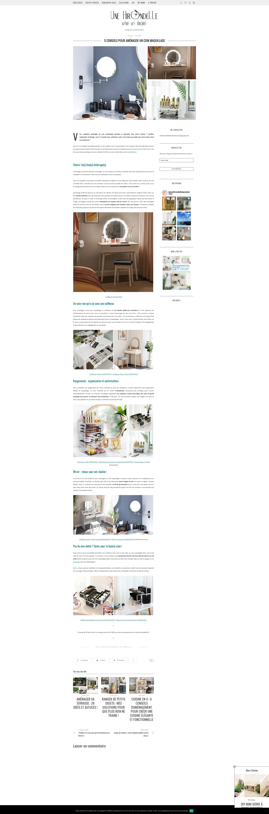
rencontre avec (109, 2)
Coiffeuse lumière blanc (113, 297)
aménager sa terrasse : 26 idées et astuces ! (85, 703)
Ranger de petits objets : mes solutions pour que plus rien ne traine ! (113, 707)
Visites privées (92, 2)
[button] (169, 203)
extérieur (253, 800)
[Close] (234, 766)
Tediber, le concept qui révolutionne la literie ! (94, 733)
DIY (133, 2)
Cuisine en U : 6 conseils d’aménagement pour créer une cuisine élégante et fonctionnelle (141, 709)
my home (141, 2)
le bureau (76, 562)
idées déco (77, 2)
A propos (152, 2)
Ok (191, 811)
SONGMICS (131, 152)
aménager (130, 36)
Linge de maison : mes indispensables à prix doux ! (131, 733)
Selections (124, 2)
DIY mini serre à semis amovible (252, 806)
